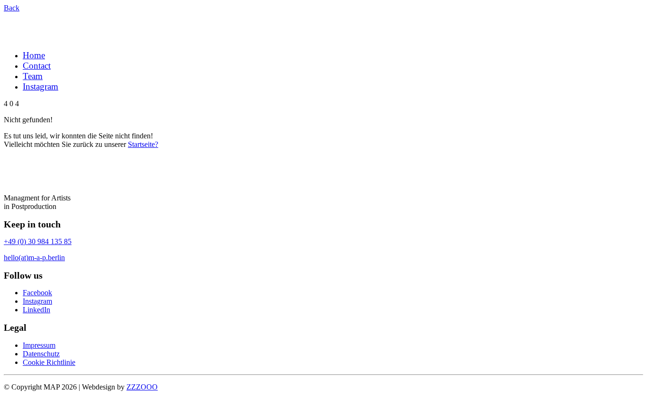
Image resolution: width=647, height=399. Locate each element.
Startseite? (143, 144)
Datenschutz (41, 354)
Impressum (39, 345)
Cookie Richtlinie (49, 362)
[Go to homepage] (50, 38)
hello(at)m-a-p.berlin (34, 258)
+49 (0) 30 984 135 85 (38, 241)
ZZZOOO (142, 387)
